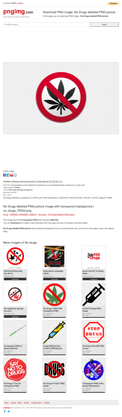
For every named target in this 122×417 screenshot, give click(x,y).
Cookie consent (36, 402)
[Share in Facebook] (4, 175)
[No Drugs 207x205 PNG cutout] (94, 332)
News (19, 402)
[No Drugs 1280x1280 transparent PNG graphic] (54, 294)
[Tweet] (15, 175)
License (13, 402)
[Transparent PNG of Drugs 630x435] (15, 332)
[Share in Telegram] (8, 175)
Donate (26, 402)
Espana (20, 3)
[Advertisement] (61, 45)
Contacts (47, 402)
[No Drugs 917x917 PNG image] (54, 369)
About (6, 402)
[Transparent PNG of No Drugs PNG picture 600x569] (94, 369)
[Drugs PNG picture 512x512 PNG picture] (54, 332)
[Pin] (11, 175)
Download (15, 279)
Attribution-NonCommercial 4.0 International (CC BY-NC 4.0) (36, 181)
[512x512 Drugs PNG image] (94, 294)
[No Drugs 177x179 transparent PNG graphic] (15, 369)
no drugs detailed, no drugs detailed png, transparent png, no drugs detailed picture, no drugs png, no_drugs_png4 (47, 185)
